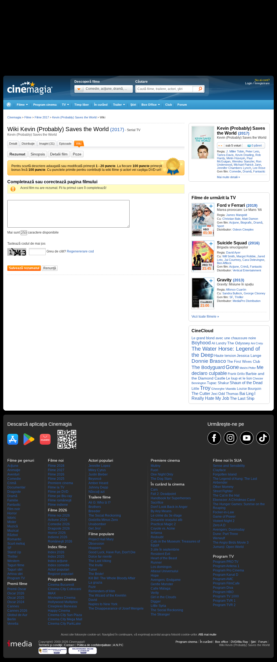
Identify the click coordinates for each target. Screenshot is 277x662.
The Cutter (201, 393)
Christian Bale (231, 218)
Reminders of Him (101, 591)
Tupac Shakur (218, 383)
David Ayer (233, 252)
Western (13, 561)
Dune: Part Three (225, 534)
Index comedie (59, 565)
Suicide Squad (232, 243)
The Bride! (96, 574)
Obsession (96, 543)
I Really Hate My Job (223, 396)
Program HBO (223, 592)
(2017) (117, 129)
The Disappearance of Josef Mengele (116, 608)
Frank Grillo (236, 373)
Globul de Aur (17, 615)
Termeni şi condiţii (50, 645)
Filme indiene (58, 505)
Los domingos (161, 567)
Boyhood (201, 342)
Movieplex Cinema (61, 598)
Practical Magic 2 (163, 524)
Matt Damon (250, 218)
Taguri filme (15, 565)
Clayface (219, 470)
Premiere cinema (60, 483)
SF (231, 297)
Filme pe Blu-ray (60, 496)
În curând (101, 104)
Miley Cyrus (97, 470)
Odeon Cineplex (243, 229)
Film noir (13, 509)
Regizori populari (60, 574)
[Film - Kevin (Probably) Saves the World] (203, 158)
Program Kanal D (225, 575)
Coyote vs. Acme (163, 528)
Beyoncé (94, 479)
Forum (182, 104)
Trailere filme (99, 497)
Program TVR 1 (224, 601)
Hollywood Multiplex (63, 602)
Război (12, 535)
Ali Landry (219, 343)
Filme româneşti (59, 500)
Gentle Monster (162, 584)
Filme (27, 117)
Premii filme (17, 583)
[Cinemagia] (8, 104)
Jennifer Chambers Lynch (234, 167)
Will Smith (228, 256)
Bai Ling (246, 393)
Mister (11, 522)
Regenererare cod (80, 251)
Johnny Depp (98, 487)
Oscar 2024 (15, 602)
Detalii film (59, 154)
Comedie (235, 171)
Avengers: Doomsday (229, 529)
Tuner (92, 569)
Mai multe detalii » (228, 177)
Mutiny (155, 466)
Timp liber (81, 104)
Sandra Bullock (232, 293)
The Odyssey (238, 343)
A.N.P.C (118, 645)
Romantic (14, 539)
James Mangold (236, 215)
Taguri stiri (14, 569)
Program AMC (223, 579)
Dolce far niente (100, 556)
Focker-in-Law (223, 512)
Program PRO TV (225, 562)
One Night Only (162, 474)
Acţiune (234, 222)
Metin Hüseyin (235, 158)
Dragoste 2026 (59, 528)
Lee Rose (259, 167)
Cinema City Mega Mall (65, 619)
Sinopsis (38, 154)
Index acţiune (58, 561)
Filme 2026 (56, 474)
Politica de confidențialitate (94, 645)
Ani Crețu (257, 343)
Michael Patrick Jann (247, 164)
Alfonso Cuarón (236, 289)
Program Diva (223, 588)
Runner (156, 562)
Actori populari (58, 569)
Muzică (12, 526)
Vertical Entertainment (247, 270)
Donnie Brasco (209, 361)
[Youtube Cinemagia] (246, 438)
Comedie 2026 (59, 524)
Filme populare (101, 534)
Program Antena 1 (226, 566)
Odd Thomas (228, 394)
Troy (205, 388)
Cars (154, 489)
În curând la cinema (167, 484)
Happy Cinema (59, 611)
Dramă (247, 171)
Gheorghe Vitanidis (223, 388)
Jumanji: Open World (228, 547)
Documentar (16, 487)
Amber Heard (98, 483)
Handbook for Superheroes (171, 498)
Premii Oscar (16, 589)
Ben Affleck (224, 263)
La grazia (95, 582)
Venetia (12, 624)
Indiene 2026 (57, 537)
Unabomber (97, 524)
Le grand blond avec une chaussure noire (224, 338)
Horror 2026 (57, 533)
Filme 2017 (42, 117)
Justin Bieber (98, 474)
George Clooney (254, 293)
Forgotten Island (225, 474)
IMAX (52, 593)
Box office (221, 641)
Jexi (214, 394)
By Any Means (161, 511)
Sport (220, 226)
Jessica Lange (249, 355)
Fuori (154, 470)
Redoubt (157, 537)
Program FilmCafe (226, 583)
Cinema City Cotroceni (64, 589)
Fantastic (259, 171)
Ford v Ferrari (231, 205)
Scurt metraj (16, 543)
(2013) (238, 280)
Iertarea (156, 533)
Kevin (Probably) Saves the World (64, 129)
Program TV (16, 578)
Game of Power (224, 516)
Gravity (224, 280)
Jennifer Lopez (99, 466)
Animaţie (13, 470)
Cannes (13, 606)
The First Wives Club (243, 362)
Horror (12, 513)
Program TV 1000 (226, 596)
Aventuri (13, 474)
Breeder (94, 511)
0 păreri (257, 145)
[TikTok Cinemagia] (263, 438)
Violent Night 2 (224, 521)
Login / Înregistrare (257, 83)
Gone (232, 367)
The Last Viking (99, 561)
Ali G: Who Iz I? (99, 502)
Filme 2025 (56, 479)
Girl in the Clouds (163, 597)
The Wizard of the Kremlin (107, 595)
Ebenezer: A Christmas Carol (234, 500)
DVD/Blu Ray (239, 641)
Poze (77, 154)
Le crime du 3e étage (166, 515)
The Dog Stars (161, 479)
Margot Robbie (246, 256)
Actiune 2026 (57, 520)
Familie (12, 500)
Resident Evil (160, 554)
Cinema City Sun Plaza (65, 615)
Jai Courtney (232, 259)
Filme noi (56, 460)
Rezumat (17, 154)
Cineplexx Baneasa (62, 606)
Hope (155, 575)
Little (195, 389)
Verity (155, 593)
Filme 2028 (56, 466)
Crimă (244, 266)
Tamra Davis (225, 155)
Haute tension (225, 356)
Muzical (13, 531)
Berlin (11, 619)
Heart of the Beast (164, 558)
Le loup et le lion (239, 378)
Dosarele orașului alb (166, 520)
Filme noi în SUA (227, 460)
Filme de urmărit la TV (214, 197)
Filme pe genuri (20, 460)
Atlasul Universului (164, 571)
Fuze (92, 587)
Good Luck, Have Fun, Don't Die (112, 552)
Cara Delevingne (253, 259)
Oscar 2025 (15, 598)
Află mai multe (207, 634)
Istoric (11, 518)
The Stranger (160, 614)
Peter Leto (252, 151)
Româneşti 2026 (60, 541)
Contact (69, 645)
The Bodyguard (208, 367)
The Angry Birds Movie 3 (231, 542)
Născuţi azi (96, 492)
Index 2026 (56, 552)
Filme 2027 (56, 470)
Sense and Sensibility (229, 466)
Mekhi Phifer (248, 368)
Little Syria (158, 606)
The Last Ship (242, 398)
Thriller (239, 297)
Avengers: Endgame (166, 580)
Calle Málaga (160, 588)
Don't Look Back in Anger (169, 507)
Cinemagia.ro (29, 88)
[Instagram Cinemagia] (230, 438)
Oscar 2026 (15, 593)
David (92, 600)
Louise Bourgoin (249, 389)
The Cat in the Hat (226, 495)
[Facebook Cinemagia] (214, 438)
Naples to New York (102, 604)
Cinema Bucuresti (61, 585)
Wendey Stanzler (243, 161)
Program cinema (45, 104)
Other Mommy (223, 487)
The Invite (95, 565)
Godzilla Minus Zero (103, 520)
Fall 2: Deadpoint (163, 494)
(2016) (254, 243)
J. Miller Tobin (235, 151)
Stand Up (14, 552)
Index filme (57, 547)
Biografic (246, 222)
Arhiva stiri (15, 574)
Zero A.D (219, 525)
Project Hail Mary (101, 539)
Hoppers (94, 548)
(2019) (252, 205)
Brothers (94, 507)
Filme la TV (56, 487)
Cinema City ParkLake (64, 624)
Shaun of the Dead (246, 382)
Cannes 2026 (17, 611)
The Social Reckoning (104, 515)
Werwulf (219, 538)
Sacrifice (157, 502)
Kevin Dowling (244, 155)
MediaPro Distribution (246, 300)
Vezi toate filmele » (205, 316)
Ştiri (133, 104)
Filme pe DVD (58, 492)
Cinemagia (14, 117)
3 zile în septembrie (165, 549)
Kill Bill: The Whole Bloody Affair (111, 578)
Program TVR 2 (224, 605)
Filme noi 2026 (59, 515)
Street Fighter (223, 491)
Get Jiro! (94, 528)
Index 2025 (56, 556)
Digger (156, 601)
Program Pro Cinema (228, 570)
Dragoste (14, 492)
